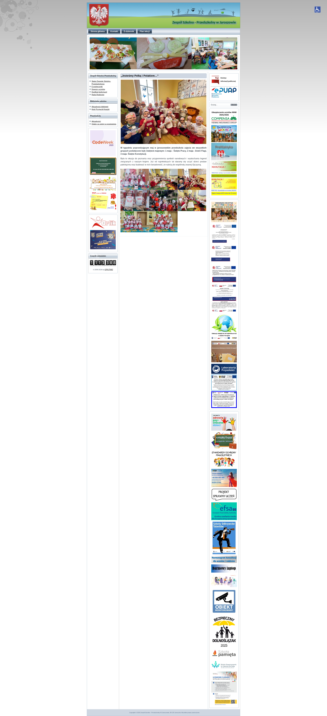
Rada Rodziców (98, 95)
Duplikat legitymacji (99, 92)
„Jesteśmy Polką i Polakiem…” (140, 75)
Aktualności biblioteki (100, 107)
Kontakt (114, 31)
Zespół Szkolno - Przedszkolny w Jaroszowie (204, 22)
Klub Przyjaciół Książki (100, 109)
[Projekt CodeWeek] (224, 586)
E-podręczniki (97, 87)
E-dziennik (129, 31)
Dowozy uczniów (98, 89)
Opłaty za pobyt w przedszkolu (104, 124)
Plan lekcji (145, 31)
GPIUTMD (109, 270)
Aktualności (96, 121)
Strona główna (98, 31)
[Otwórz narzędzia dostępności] (317, 9)
